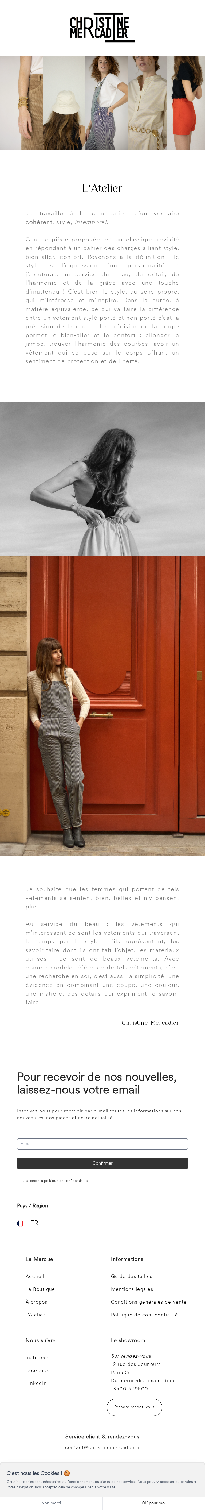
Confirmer (102, 1163)
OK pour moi (154, 1503)
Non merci (51, 1503)
